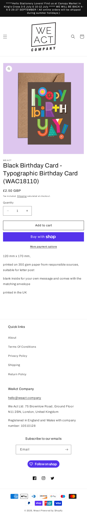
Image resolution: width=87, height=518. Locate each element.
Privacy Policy (17, 355)
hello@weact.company (24, 397)
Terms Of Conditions (22, 346)
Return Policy (17, 374)
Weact (36, 510)
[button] (5, 36)
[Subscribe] (66, 449)
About (12, 337)
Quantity (8, 202)
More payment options (43, 246)
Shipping (22, 196)
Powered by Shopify (52, 510)
